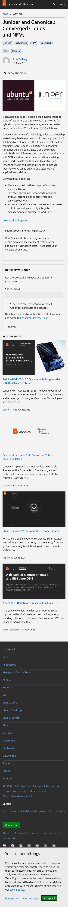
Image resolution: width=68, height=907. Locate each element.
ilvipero (6, 557)
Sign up (12, 326)
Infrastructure (23, 786)
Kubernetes (9, 664)
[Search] (53, 4)
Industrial (23, 811)
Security (7, 732)
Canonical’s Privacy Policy (34, 317)
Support (7, 763)
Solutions (8, 778)
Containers (9, 748)
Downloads (9, 755)
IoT (4, 695)
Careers (35, 833)
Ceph (5, 657)
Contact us (11, 825)
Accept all (49, 898)
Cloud (6, 725)
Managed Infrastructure (46, 786)
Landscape (9, 740)
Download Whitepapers (16, 220)
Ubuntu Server (11, 717)
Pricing (6, 770)
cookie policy (17, 889)
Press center (10, 838)
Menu (62, 4)
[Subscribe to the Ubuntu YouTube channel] (37, 846)
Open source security (14, 791)
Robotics (8, 687)
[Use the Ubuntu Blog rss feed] (54, 846)
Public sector (38, 811)
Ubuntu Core (10, 702)
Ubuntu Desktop (12, 710)
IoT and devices (37, 791)
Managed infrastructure (16, 672)
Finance (61, 811)
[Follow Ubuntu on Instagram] (29, 846)
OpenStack (9, 649)
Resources (55, 833)
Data (9, 786)
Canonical (7, 409)
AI (4, 786)
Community (21, 833)
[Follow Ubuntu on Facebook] (13, 846)
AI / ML (7, 679)
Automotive (9, 811)
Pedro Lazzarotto (11, 629)
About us (7, 833)
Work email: (14, 288)
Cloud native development (17, 796)
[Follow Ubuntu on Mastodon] (5, 846)
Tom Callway (20, 59)
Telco (51, 811)
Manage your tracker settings (21, 898)
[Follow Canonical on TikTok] (46, 846)
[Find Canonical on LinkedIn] (21, 846)
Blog (6, 13)
